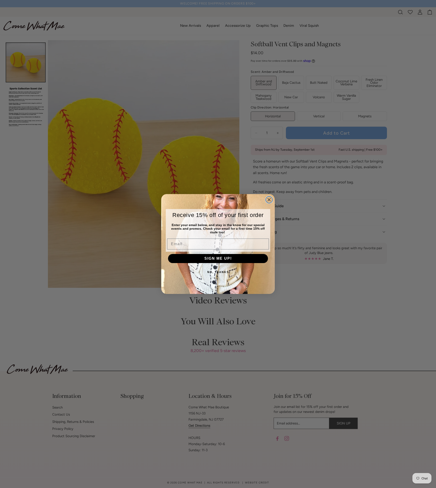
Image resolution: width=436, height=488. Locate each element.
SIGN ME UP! (218, 258)
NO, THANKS (218, 272)
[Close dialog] (269, 199)
